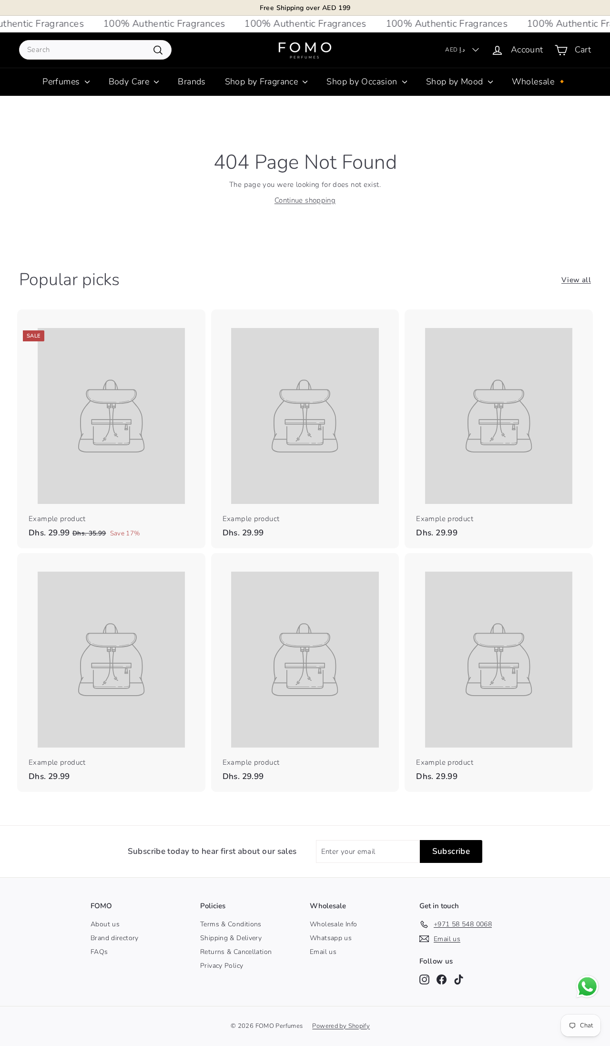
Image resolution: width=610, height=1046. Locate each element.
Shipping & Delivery (231, 938)
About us (105, 924)
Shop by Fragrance (263, 81)
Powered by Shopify (341, 1026)
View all (576, 280)
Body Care (130, 81)
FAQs (99, 951)
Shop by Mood (456, 81)
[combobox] (95, 50)
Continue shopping (305, 200)
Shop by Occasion (362, 81)
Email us (323, 951)
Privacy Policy (221, 965)
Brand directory (115, 938)
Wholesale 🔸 (540, 81)
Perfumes (62, 81)
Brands (191, 81)
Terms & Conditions (231, 924)
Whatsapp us (331, 938)
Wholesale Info (333, 924)
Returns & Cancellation (236, 951)
